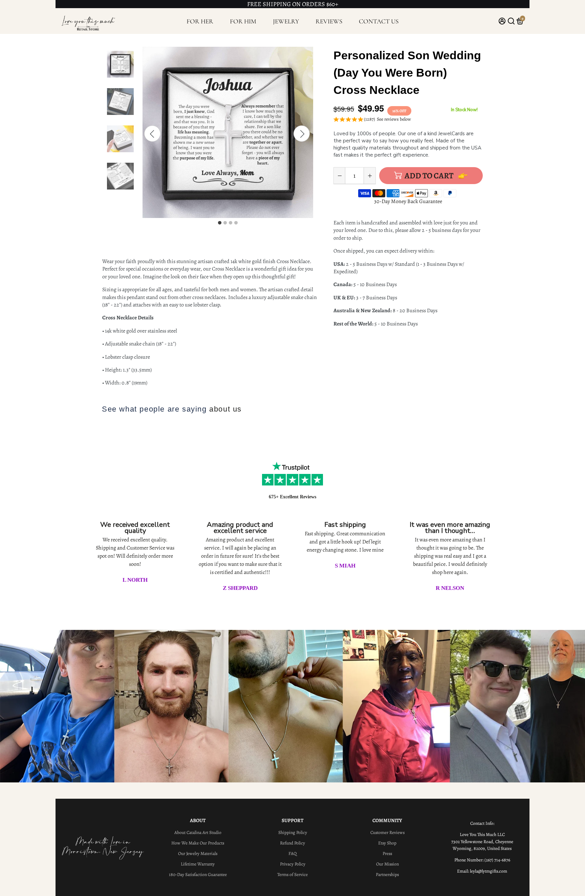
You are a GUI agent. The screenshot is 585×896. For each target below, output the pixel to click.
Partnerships (387, 874)
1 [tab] (219, 223)
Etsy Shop (387, 843)
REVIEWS (329, 21)
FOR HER (200, 21)
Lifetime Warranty (198, 864)
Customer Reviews (387, 832)
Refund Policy (292, 843)
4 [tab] (236, 223)
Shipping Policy (292, 832)
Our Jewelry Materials (197, 853)
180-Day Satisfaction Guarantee (198, 874)
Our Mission (387, 864)
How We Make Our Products (197, 843)
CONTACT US (378, 21)
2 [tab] (225, 223)
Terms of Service (292, 874)
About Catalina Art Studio (197, 832)
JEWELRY (286, 21)
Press (387, 853)
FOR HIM (243, 21)
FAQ (292, 853)
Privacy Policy (292, 864)
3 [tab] (230, 223)
